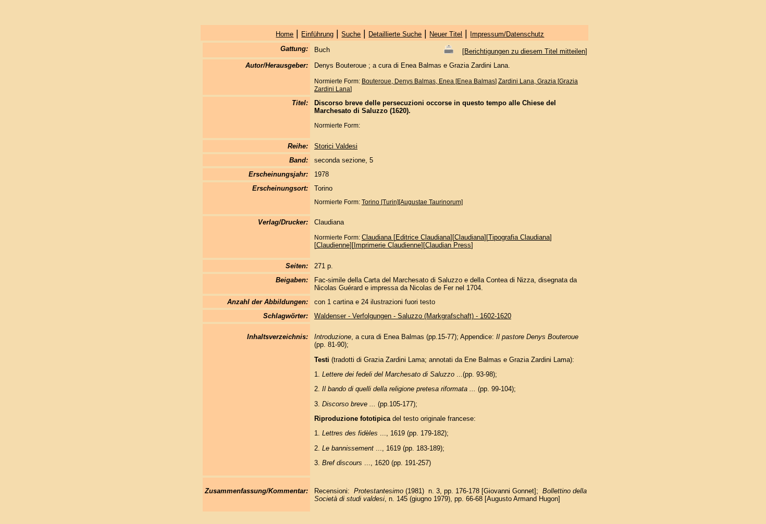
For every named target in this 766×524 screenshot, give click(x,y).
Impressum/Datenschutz (507, 34)
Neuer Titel (445, 34)
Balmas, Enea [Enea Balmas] (455, 81)
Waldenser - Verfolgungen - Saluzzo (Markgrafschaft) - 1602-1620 (412, 316)
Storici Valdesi (335, 146)
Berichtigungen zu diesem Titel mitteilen (524, 51)
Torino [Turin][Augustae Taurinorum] (412, 202)
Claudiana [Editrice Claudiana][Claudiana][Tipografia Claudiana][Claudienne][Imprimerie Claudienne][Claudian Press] (433, 241)
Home (284, 34)
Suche (351, 34)
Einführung (317, 34)
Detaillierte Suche (395, 34)
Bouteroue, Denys (388, 81)
